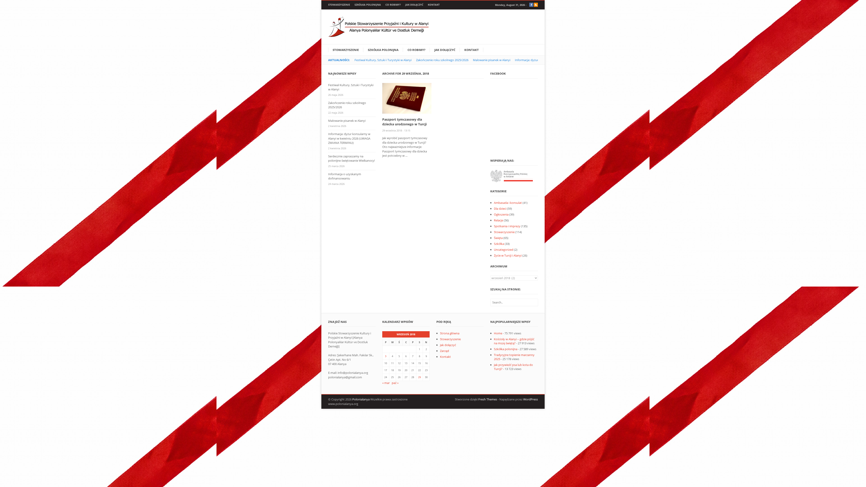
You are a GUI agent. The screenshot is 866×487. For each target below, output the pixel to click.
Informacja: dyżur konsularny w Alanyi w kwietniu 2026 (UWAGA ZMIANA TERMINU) (349, 138)
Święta (498, 238)
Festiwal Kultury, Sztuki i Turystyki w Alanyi (383, 60)
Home (498, 333)
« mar (386, 383)
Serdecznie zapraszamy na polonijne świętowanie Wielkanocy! (351, 158)
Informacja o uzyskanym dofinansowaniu (344, 176)
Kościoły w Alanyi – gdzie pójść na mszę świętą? (514, 341)
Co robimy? (393, 4)
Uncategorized (503, 250)
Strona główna (449, 333)
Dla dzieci (500, 209)
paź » (395, 383)
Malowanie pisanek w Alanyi (491, 60)
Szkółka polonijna (368, 4)
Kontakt (434, 4)
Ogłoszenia (501, 214)
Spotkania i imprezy (507, 226)
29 (419, 377)
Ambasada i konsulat (508, 203)
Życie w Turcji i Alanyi (508, 255)
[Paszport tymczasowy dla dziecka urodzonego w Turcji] (406, 98)
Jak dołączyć (414, 4)
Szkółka (499, 244)
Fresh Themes (487, 399)
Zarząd (444, 351)
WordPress (530, 399)
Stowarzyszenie (339, 4)
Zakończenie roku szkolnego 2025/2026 (442, 60)
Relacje (498, 220)
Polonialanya (361, 399)
